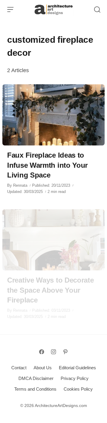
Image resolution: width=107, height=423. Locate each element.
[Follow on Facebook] (41, 351)
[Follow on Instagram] (53, 351)
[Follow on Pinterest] (65, 351)
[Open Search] (97, 9)
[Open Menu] (10, 9)
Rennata (20, 185)
